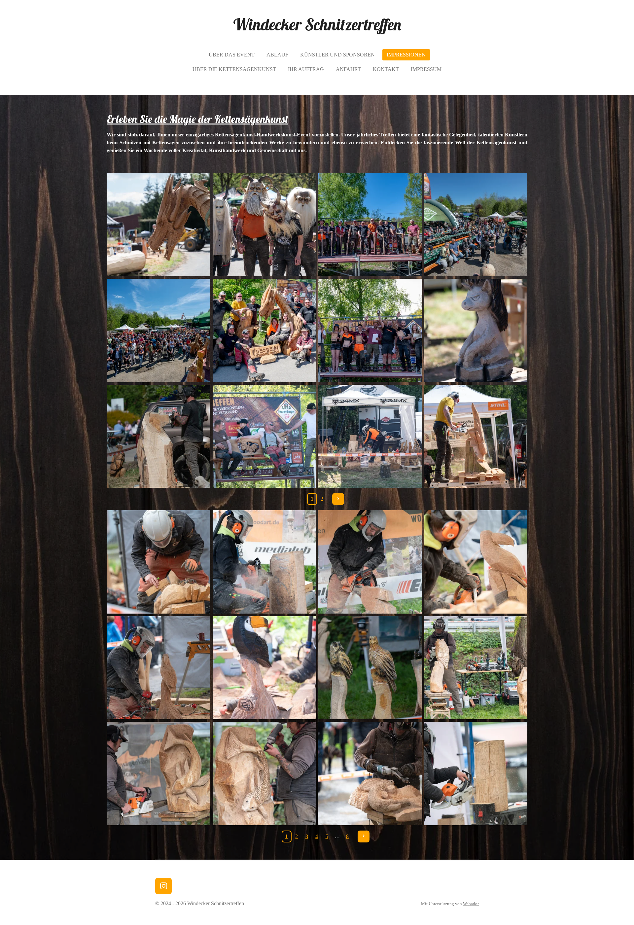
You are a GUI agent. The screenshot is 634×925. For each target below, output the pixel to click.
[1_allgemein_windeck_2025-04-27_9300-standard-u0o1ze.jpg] (370, 330)
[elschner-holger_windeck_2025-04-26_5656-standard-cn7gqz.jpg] (158, 436)
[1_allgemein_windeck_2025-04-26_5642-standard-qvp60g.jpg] (264, 225)
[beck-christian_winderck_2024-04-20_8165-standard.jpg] (370, 562)
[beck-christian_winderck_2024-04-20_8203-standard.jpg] (264, 668)
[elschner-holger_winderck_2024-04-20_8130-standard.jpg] (158, 774)
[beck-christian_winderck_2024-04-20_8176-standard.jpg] (476, 562)
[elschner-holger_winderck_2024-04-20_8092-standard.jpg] (476, 668)
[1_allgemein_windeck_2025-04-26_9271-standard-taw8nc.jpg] (370, 225)
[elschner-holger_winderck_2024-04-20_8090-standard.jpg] (370, 668)
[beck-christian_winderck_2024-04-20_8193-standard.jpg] (158, 668)
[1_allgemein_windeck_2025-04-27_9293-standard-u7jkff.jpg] (264, 330)
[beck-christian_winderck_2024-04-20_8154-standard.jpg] (264, 562)
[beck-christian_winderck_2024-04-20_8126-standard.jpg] (158, 562)
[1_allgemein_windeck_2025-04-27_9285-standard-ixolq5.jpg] (158, 330)
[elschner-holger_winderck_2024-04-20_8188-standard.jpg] (370, 774)
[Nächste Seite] (338, 499)
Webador (471, 903)
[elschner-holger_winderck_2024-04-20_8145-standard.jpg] (264, 774)
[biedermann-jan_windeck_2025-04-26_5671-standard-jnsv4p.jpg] (476, 330)
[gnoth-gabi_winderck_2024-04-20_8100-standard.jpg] (476, 774)
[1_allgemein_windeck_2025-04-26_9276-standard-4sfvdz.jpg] (476, 225)
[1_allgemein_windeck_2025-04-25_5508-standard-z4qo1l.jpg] (158, 225)
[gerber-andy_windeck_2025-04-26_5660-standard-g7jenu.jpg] (264, 436)
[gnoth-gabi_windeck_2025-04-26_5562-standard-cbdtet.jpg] (370, 436)
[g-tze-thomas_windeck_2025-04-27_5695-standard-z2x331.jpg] (476, 436)
